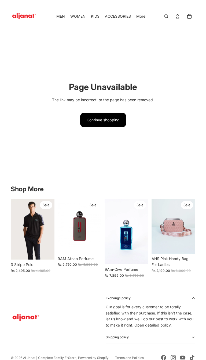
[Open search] (166, 16)
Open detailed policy (152, 325)
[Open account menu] (177, 16)
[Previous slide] (15, 229)
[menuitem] (141, 16)
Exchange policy (118, 298)
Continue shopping (103, 120)
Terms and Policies (129, 358)
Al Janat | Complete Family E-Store (49, 358)
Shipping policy (117, 337)
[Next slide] (50, 229)
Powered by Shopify (93, 358)
